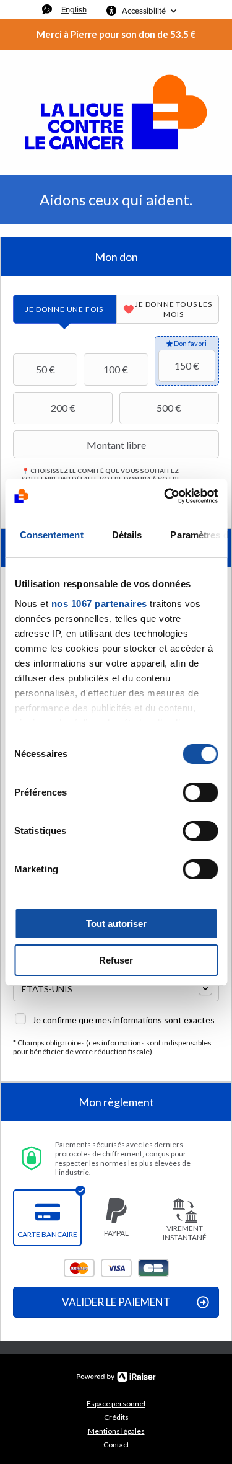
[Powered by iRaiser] (116, 1376)
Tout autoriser (116, 923)
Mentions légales (116, 1430)
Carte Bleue (153, 1268)
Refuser (116, 960)
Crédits (116, 1417)
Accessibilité (144, 10)
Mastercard (79, 1268)
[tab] (64, 309)
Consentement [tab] (51, 535)
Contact (116, 1444)
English (74, 9)
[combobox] (116, 987)
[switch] (200, 792)
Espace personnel (116, 1403)
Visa (116, 1268)
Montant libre (116, 445)
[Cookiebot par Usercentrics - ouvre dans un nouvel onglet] (165, 496)
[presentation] (65, 309)
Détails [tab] (126, 535)
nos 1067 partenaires (99, 603)
